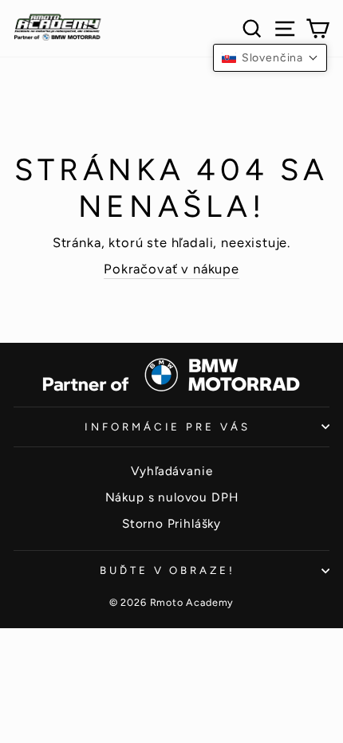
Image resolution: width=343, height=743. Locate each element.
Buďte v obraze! (168, 570)
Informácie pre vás (168, 426)
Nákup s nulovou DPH (172, 497)
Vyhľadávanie (172, 470)
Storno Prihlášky (171, 523)
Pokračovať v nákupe (171, 269)
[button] (270, 58)
